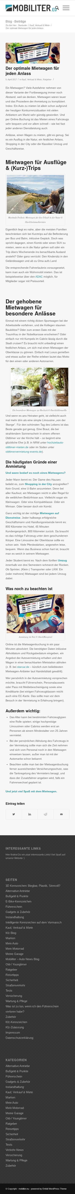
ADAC (39, 276)
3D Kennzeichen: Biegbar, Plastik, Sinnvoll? (33, 885)
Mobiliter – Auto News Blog (22, 959)
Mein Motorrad (15, 948)
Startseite (22, 25)
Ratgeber (47, 79)
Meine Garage (14, 953)
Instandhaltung (15, 917)
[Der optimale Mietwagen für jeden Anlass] (33, 53)
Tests (9, 990)
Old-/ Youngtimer (16, 964)
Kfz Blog (11, 932)
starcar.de (23, 666)
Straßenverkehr (15, 985)
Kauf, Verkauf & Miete (40, 25)
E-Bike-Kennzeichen (18, 901)
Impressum (13, 1032)
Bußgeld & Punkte (17, 896)
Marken (10, 938)
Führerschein (14, 906)
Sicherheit (12, 980)
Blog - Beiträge (16, 21)
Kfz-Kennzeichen (16, 1022)
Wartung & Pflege (16, 1001)
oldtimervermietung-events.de (24, 451)
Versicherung (14, 995)
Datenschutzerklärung (19, 1037)
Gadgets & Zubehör (18, 912)
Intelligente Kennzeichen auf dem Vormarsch (34, 922)
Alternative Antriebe (18, 891)
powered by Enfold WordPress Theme (49, 1189)
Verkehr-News (15, 1149)
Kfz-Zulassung (15, 1027)
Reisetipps (12, 974)
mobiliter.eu (24, 1189)
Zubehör (11, 1016)
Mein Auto (12, 943)
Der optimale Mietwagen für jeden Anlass (32, 70)
